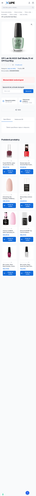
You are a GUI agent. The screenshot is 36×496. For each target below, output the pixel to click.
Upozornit (28, 91)
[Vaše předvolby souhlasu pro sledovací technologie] (3, 494)
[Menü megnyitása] (2, 2)
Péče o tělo (28, 12)
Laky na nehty (23, 14)
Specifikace (7, 119)
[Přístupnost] (27, 493)
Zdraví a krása (18, 12)
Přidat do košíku (10, 171)
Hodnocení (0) (19, 119)
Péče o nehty (13, 14)
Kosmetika (4, 14)
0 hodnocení (18, 65)
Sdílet (19, 110)
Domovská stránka (6, 12)
